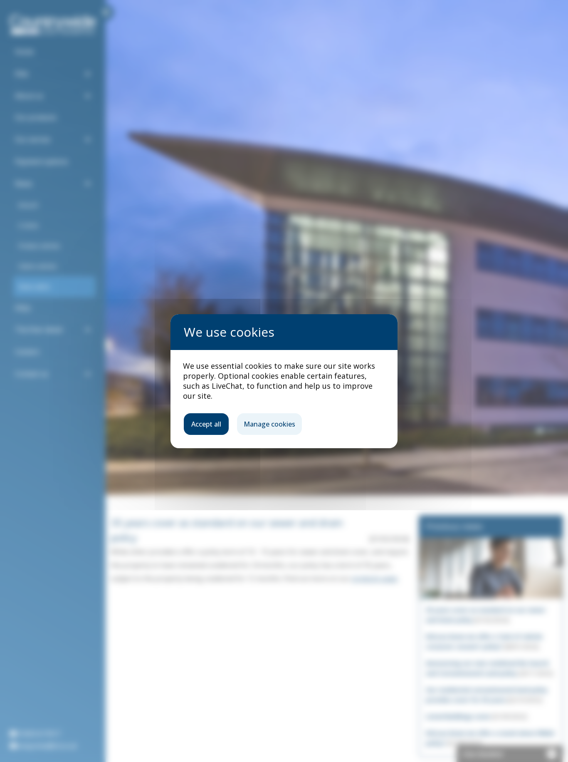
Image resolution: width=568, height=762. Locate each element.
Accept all (206, 424)
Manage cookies (269, 424)
